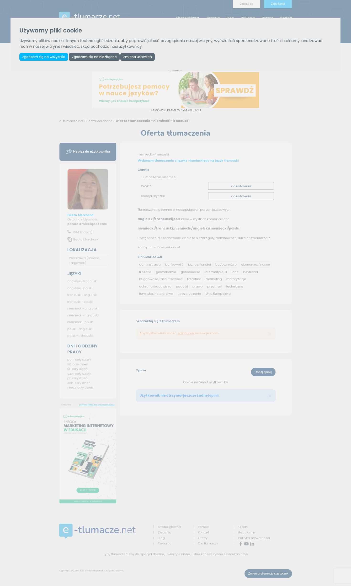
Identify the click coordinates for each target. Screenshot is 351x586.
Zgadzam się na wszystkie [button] (43, 56)
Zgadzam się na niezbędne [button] (94, 56)
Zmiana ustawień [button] (137, 56)
